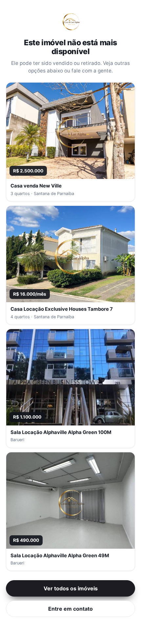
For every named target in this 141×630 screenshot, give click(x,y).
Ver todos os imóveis (71, 588)
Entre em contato (70, 608)
